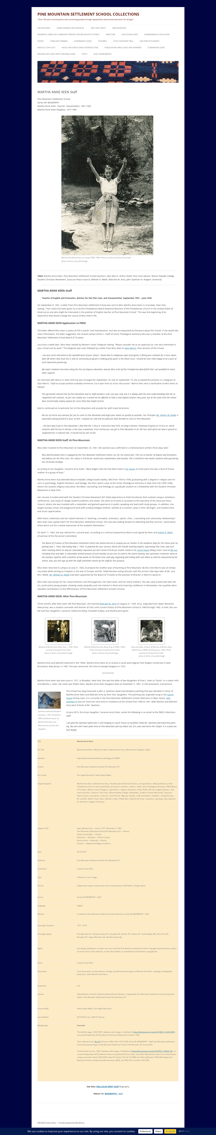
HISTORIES (102, 41)
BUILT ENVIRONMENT (103, 54)
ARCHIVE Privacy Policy (46, 1122)
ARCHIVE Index (43, 28)
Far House (130, 469)
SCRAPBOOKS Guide (156, 47)
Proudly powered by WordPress (71, 1122)
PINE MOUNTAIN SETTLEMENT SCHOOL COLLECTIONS (88, 14)
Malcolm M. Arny (108, 603)
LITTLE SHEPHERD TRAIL (123, 41)
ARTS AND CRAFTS (98, 28)
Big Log (173, 550)
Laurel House (143, 550)
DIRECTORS (110, 34)
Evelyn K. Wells (165, 532)
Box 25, (98, 1041)
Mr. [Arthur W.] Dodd (166, 415)
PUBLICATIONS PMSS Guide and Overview (123, 47)
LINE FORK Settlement (149, 41)
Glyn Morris (130, 348)
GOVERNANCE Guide (83, 41)
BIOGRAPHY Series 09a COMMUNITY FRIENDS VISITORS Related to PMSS (68, 34)
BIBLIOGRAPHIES (119, 28)
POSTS (84, 54)
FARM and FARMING (59, 41)
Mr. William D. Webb (59, 574)
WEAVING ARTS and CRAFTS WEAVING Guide (56, 54)
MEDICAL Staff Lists (46, 47)
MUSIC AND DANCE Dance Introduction (80, 47)
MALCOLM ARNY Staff (107, 1086)
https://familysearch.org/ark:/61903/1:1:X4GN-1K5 (152, 1051)
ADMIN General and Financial (70, 28)
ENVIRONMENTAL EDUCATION (156, 34)
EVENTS (40, 41)
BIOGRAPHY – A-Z (114, 1093)
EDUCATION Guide (130, 34)
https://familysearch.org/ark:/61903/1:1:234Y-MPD (154, 1032)
